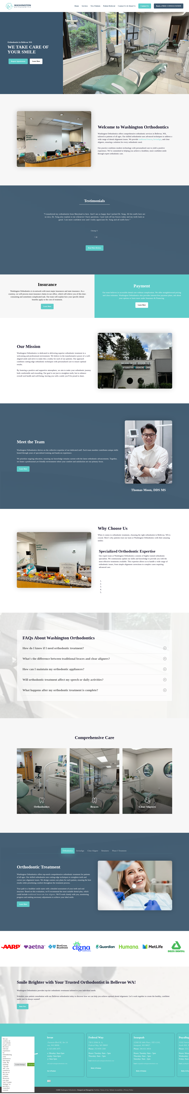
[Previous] (48, 1078)
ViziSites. (97, 1087)
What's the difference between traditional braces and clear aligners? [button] (66, 655)
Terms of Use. (104, 1087)
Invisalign (157, 139)
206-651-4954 (145, 1046)
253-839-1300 (100, 1046)
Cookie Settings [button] (20, 1064)
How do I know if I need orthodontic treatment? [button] (53, 645)
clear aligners (50, 891)
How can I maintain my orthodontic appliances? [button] (53, 666)
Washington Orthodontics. (69, 1087)
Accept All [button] (32, 1064)
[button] (18, 61)
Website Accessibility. (116, 1087)
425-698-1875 (55, 1046)
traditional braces (145, 139)
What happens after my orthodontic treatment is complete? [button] (60, 687)
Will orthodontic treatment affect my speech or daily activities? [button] (63, 676)
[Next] (50, 1078)
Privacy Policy (128, 1087)
